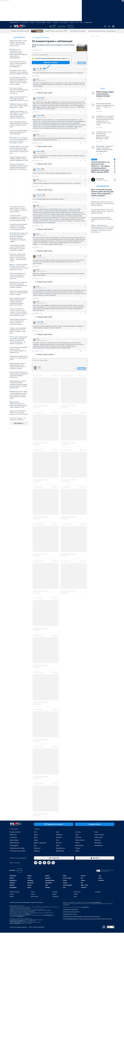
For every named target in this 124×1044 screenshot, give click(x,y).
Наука (58, 511)
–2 (85, 278)
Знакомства (24, 22)
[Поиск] (105, 26)
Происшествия (79, 506)
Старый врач (39, 194)
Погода (32, 22)
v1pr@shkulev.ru (85, 573)
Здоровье (37, 517)
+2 (80, 76)
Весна (36, 503)
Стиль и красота (99, 501)
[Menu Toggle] (11, 26)
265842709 (39, 97)
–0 (85, 76)
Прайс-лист (13, 501)
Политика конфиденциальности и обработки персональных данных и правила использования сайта (87, 585)
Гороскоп (55, 22)
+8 (80, 143)
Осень (77, 501)
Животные (37, 514)
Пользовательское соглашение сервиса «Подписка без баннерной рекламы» (81, 582)
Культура (58, 503)
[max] (49, 528)
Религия (77, 514)
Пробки (71, 22)
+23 (80, 351)
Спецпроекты (98, 511)
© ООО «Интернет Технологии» (37, 593)
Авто (35, 498)
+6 (80, 247)
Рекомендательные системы (70, 580)
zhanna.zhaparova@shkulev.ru (17, 587)
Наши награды (14, 506)
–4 (85, 176)
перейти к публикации (42, 37)
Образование (60, 517)
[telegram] (35, 528)
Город (35, 506)
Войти (39, 368)
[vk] (40, 528)
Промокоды (88, 22)
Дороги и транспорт (40, 509)
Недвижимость (14, 22)
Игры (81, 22)
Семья (77, 517)
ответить (36, 76)
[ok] (44, 528)
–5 (85, 160)
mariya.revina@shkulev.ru (15, 589)
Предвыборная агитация (17, 514)
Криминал (59, 501)
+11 (80, 131)
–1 (85, 89)
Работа (77, 509)
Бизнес (36, 501)
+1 (80, 202)
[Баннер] (37, 31)
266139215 (39, 151)
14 (42, 351)
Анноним (38, 322)
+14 (80, 298)
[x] (53, 528)
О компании (13, 503)
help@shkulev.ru (20, 582)
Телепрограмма (40, 22)
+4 (80, 160)
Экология (97, 506)
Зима (57, 498)
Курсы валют (64, 22)
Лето (57, 506)
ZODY (76, 22)
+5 (80, 331)
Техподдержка (14, 511)
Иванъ (37, 68)
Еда (35, 511)
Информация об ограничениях (70, 575)
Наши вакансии (14, 509)
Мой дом (58, 509)
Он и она (78, 498)
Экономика (97, 509)
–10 (85, 225)
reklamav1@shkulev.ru (96, 568)
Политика (78, 503)
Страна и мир (98, 503)
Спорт (96, 498)
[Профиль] (113, 26)
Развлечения (79, 511)
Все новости (19, 37)
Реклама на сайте (15, 498)
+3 (80, 89)
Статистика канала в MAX (17, 517)
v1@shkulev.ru (28, 580)
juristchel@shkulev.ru (48, 581)
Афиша (49, 22)
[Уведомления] (109, 26)
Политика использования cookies (71, 578)
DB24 (37, 255)
